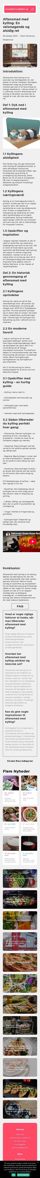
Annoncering (20, 1159)
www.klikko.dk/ (22, 1148)
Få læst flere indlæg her (20, 761)
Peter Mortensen (27, 36)
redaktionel (8, 40)
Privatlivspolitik (23, 1175)
